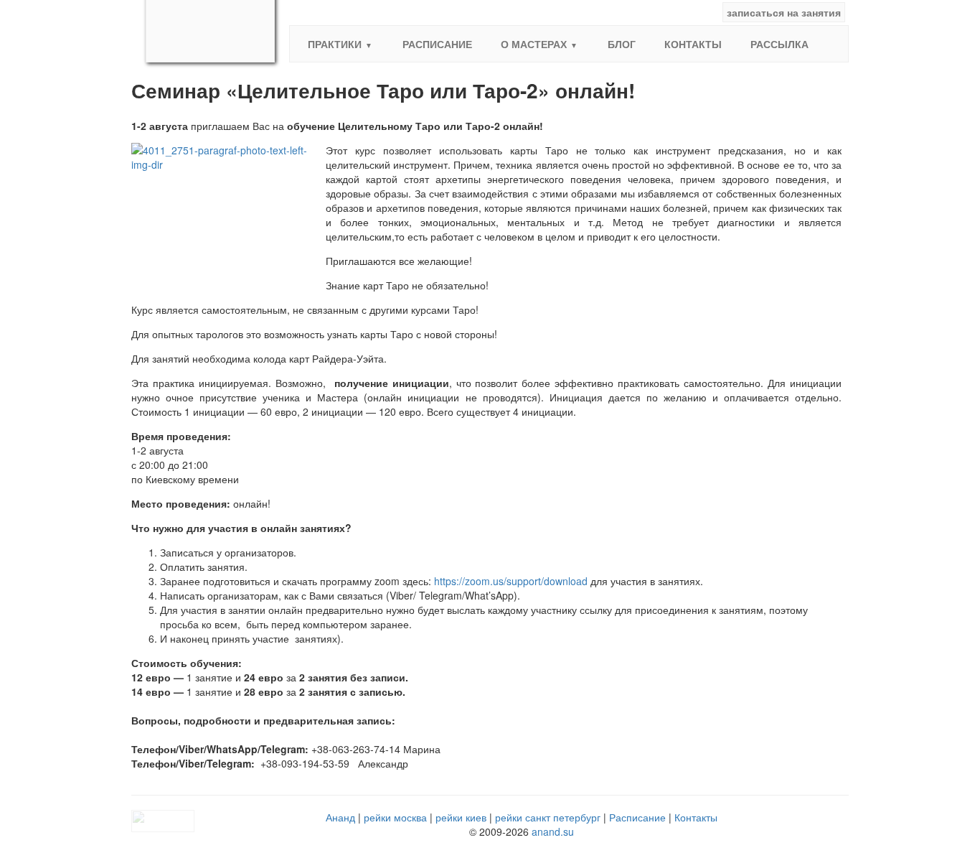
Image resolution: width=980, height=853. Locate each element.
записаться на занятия (784, 12)
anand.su (553, 831)
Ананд (340, 817)
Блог (622, 44)
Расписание (437, 44)
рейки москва (395, 817)
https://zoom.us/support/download (511, 581)
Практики (335, 44)
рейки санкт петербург (547, 817)
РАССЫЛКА (779, 44)
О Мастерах (534, 44)
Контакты (693, 44)
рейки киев (460, 817)
